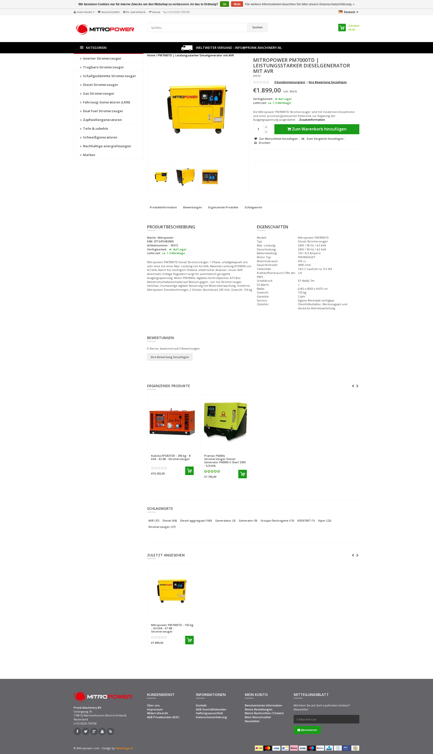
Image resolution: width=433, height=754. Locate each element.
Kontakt (201, 705)
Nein (237, 4)
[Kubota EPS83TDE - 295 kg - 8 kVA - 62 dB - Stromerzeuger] (172, 421)
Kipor (324, 520)
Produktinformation (163, 207)
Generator (248, 520)
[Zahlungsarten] (259, 747)
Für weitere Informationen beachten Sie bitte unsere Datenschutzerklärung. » (300, 4)
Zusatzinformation (312, 119)
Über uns (153, 705)
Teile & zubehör (95, 128)
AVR (153, 520)
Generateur (225, 520)
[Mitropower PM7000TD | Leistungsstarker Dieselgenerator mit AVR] (161, 177)
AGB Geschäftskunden (211, 709)
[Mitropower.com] (105, 28)
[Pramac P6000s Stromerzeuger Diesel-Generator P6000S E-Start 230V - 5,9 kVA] (225, 421)
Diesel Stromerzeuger (100, 84)
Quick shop (162, 448)
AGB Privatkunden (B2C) (163, 717)
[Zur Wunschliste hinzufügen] (182, 448)
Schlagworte (253, 207)
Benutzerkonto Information (263, 705)
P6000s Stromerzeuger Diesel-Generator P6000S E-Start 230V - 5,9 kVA (225, 461)
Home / (152, 55)
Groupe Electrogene (277, 520)
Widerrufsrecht (157, 713)
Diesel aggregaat (196, 520)
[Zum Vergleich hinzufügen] (191, 448)
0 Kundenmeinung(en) (289, 82)
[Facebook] (77, 731)
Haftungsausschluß (209, 713)
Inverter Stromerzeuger (102, 58)
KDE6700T (306, 520)
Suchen (257, 27)
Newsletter (252, 721)
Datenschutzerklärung (211, 717)
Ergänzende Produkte (223, 207)
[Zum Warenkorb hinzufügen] (189, 471)
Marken (88, 155)
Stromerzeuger (162, 527)
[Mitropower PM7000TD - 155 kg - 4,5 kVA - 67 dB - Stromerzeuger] (172, 590)
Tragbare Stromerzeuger (103, 67)
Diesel (170, 520)
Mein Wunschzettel (258, 717)
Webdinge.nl (124, 748)
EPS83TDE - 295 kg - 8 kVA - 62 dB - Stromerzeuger (170, 457)
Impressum (155, 709)
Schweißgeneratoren (99, 137)
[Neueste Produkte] (110, 731)
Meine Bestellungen (258, 709)
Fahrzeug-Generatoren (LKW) (106, 102)
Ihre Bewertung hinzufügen (328, 82)
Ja (224, 4)
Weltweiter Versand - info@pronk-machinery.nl (238, 47)
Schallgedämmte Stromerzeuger (109, 76)
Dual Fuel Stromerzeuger (102, 111)
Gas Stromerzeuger (98, 93)
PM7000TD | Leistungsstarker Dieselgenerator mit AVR (196, 55)
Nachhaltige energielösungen (106, 146)
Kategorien (96, 47)
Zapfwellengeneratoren (102, 119)
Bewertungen (192, 207)
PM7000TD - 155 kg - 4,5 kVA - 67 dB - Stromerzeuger (172, 628)
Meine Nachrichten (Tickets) (264, 713)
